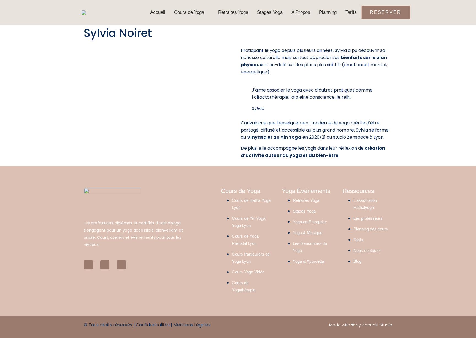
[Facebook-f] (88, 264)
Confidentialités (153, 325)
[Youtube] (104, 264)
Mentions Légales (191, 325)
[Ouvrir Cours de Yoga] (207, 12)
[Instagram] (121, 264)
